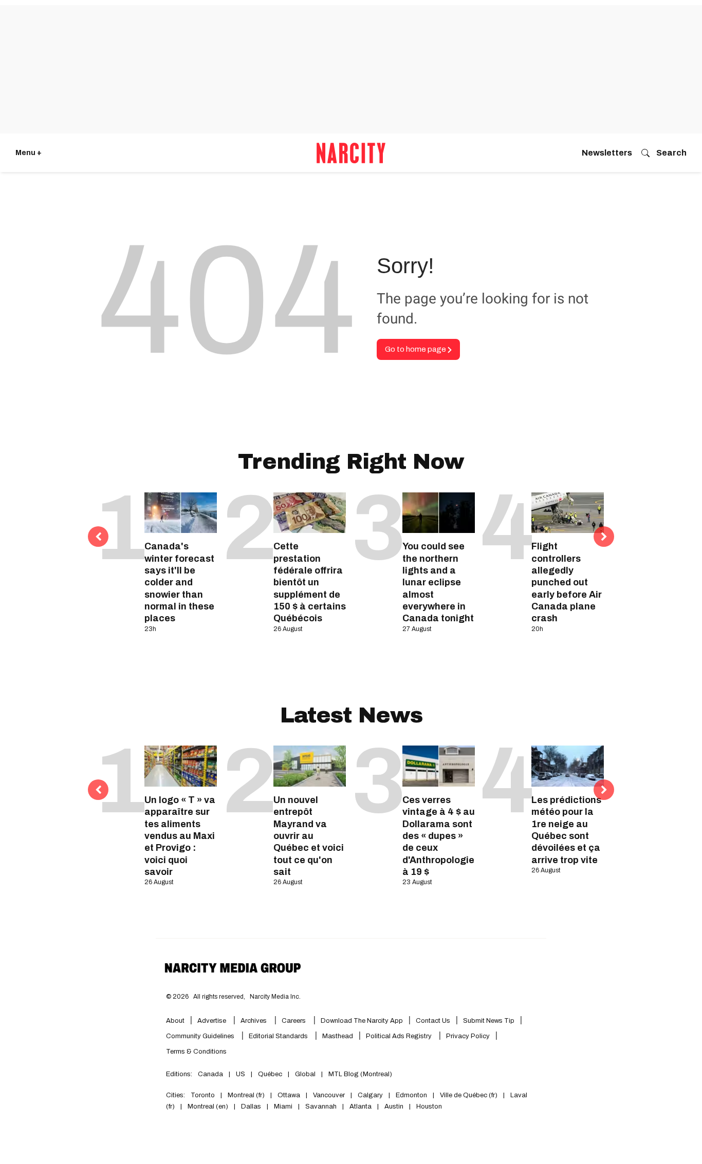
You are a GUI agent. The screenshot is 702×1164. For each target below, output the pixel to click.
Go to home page (416, 349)
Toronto (203, 1095)
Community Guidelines (201, 1036)
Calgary (370, 1095)
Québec (270, 1074)
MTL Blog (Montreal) (360, 1074)
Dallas (251, 1106)
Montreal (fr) (246, 1095)
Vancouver (329, 1095)
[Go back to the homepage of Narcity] (351, 153)
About (175, 1020)
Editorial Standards (279, 1036)
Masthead (337, 1036)
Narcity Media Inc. (275, 996)
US (240, 1074)
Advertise (212, 1020)
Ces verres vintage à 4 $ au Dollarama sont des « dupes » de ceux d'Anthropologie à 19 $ (438, 836)
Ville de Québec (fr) (468, 1095)
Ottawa (289, 1095)
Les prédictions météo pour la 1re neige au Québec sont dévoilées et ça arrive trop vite (566, 830)
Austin (393, 1106)
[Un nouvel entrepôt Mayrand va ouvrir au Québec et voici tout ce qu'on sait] (309, 766)
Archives (254, 1020)
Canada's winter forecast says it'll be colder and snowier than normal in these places (179, 582)
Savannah (321, 1106)
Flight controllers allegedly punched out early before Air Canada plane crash (566, 582)
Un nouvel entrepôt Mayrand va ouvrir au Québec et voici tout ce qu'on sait (308, 836)
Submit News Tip (488, 1020)
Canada (210, 1074)
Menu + (28, 153)
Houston (429, 1106)
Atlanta (360, 1106)
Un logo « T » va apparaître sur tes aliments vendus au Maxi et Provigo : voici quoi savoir (179, 836)
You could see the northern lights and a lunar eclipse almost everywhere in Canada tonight (438, 582)
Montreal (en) (208, 1106)
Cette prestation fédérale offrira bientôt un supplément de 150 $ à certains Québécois (309, 582)
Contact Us (433, 1020)
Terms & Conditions (196, 1051)
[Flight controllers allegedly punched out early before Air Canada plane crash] (567, 512)
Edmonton (411, 1095)
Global (305, 1074)
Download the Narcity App (362, 1020)
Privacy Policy (468, 1036)
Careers (294, 1020)
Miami (283, 1106)
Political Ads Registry (399, 1036)
